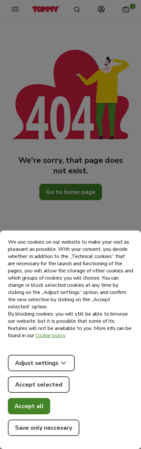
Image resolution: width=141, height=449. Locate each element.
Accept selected (38, 385)
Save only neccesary (43, 428)
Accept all (29, 406)
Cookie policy (50, 335)
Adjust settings (36, 363)
